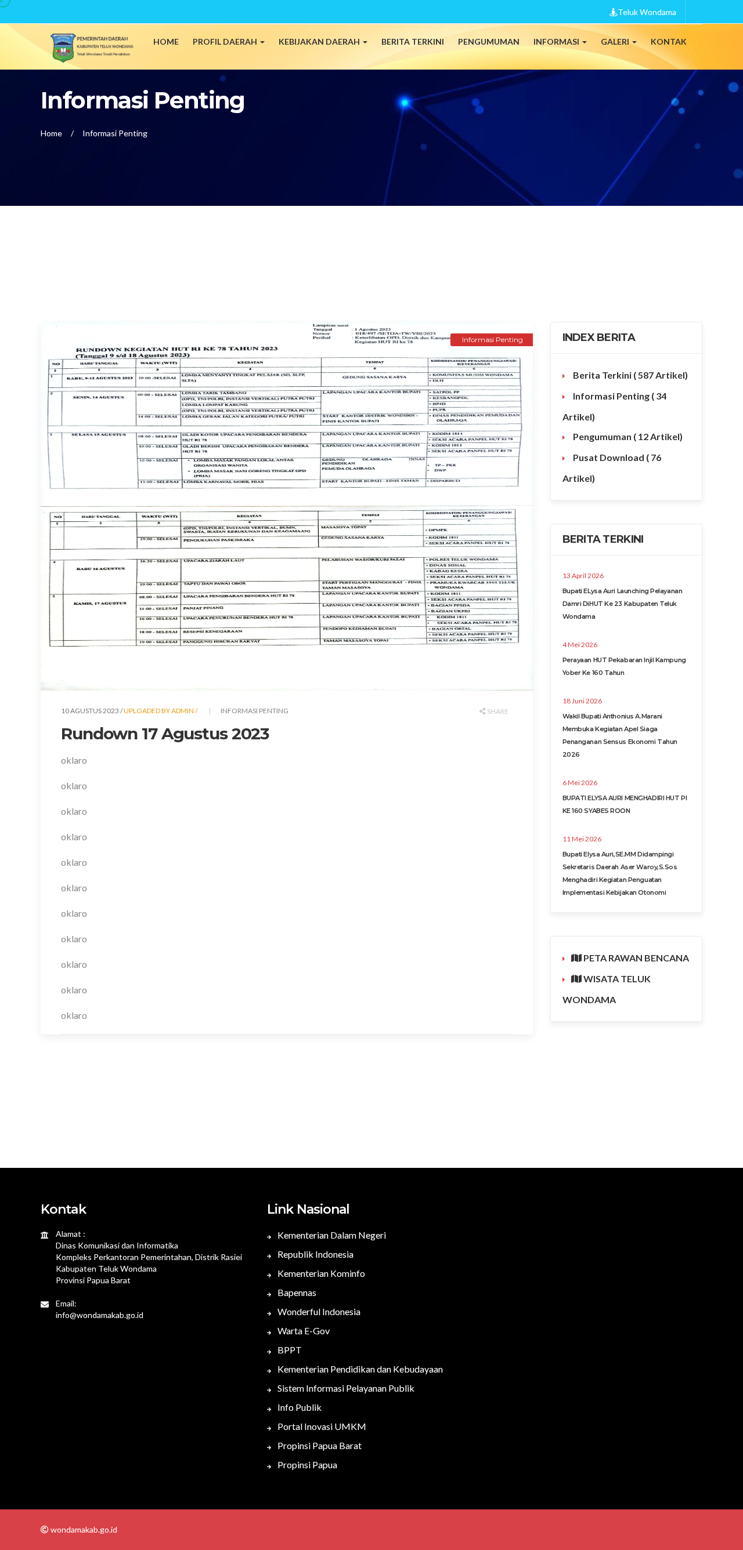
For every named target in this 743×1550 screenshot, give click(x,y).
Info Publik (299, 1407)
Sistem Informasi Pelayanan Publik (345, 1387)
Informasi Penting (114, 133)
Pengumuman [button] (489, 41)
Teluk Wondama (647, 12)
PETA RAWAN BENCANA (635, 957)
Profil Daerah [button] (226, 41)
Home (166, 41)
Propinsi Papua (306, 1464)
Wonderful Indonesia (318, 1311)
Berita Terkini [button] (412, 41)
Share (497, 711)
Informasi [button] (557, 41)
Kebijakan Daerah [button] (320, 41)
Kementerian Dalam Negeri (331, 1234)
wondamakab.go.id (83, 1529)
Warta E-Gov (303, 1330)
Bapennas (296, 1292)
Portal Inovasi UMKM (321, 1426)
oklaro (74, 759)
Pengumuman (627, 436)
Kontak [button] (669, 41)
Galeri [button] (616, 41)
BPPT (289, 1349)
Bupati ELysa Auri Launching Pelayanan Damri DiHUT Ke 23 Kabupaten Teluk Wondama (622, 603)
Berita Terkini (629, 374)
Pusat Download (611, 468)
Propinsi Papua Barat (319, 1445)
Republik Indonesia (315, 1253)
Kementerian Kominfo (320, 1273)
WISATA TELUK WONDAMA (606, 989)
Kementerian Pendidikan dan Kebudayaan (359, 1368)
